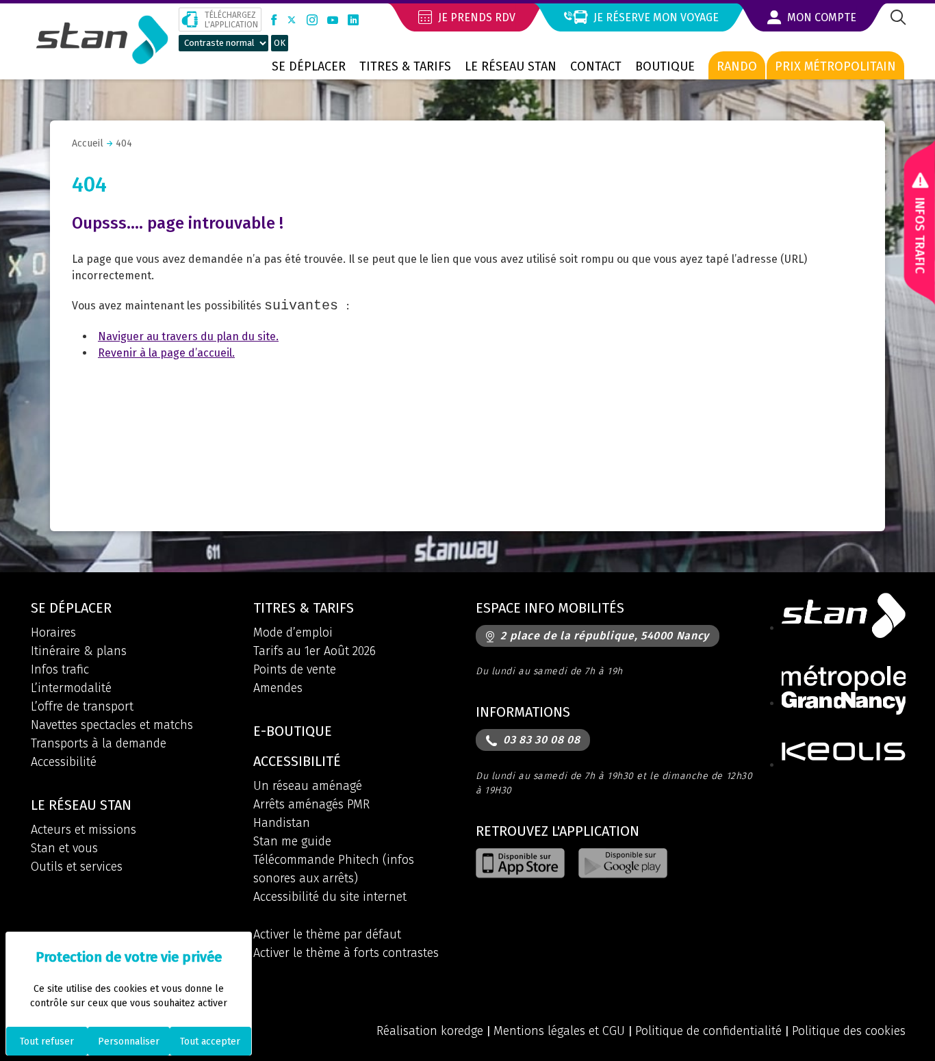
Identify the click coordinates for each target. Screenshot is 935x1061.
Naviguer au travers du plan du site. (188, 336)
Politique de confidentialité (708, 1030)
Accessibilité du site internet (330, 896)
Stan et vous (64, 848)
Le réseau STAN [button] (81, 805)
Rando (737, 66)
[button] (896, 19)
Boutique (665, 66)
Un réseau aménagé (307, 785)
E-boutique (292, 731)
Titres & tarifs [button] (303, 608)
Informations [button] (523, 712)
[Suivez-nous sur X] (291, 20)
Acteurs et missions (83, 829)
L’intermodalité (71, 687)
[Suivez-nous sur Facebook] (274, 20)
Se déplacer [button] (71, 608)
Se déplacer (309, 66)
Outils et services (77, 866)
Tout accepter (210, 1041)
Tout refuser (47, 1041)
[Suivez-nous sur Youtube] (332, 20)
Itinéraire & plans (79, 651)
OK (279, 43)
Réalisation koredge (429, 1030)
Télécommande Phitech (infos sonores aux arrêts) (333, 869)
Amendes (278, 687)
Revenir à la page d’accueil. (166, 352)
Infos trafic (60, 669)
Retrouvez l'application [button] (557, 831)
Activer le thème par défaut (327, 934)
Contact (596, 66)
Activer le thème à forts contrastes (346, 952)
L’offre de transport (82, 706)
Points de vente (294, 669)
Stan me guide (292, 841)
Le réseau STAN (510, 66)
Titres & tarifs (405, 66)
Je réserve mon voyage (655, 17)
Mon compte (820, 17)
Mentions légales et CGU (559, 1030)
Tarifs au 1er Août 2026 (314, 651)
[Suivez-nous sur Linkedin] (353, 20)
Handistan (281, 822)
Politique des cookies (849, 1030)
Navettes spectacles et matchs (112, 724)
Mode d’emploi (293, 632)
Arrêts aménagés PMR (311, 804)
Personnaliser (128, 1041)
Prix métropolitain (835, 66)
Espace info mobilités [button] (550, 608)
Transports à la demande (98, 743)
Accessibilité (64, 761)
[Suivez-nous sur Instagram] (312, 20)
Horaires (53, 632)
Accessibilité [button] (297, 761)
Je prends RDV (475, 17)
